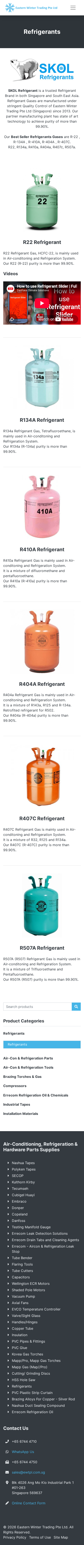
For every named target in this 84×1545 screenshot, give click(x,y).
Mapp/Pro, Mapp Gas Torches (36, 1360)
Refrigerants (14, 1033)
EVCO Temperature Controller (36, 1309)
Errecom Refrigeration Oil (32, 1412)
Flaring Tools (22, 1264)
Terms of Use (40, 1537)
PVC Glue (19, 1348)
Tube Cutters (22, 1271)
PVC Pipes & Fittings (28, 1341)
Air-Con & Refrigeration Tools (28, 1067)
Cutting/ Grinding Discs (31, 1373)
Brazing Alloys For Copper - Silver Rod (43, 1399)
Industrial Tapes (16, 1104)
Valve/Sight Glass (26, 1315)
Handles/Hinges (24, 1322)
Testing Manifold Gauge (31, 1227)
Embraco (19, 1201)
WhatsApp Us (23, 1452)
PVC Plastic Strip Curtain (32, 1392)
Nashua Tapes (23, 1163)
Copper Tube (22, 1328)
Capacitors (21, 1277)
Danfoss (18, 1220)
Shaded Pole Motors (28, 1290)
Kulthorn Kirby (23, 1182)
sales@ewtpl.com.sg (28, 1472)
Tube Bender (22, 1258)
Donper (18, 1208)
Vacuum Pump (23, 1296)
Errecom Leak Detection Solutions (40, 1233)
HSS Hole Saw (23, 1380)
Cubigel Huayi (23, 1195)
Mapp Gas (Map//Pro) (29, 1367)
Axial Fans (20, 1303)
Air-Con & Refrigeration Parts (28, 1058)
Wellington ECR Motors (31, 1283)
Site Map (61, 1537)
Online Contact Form (28, 1503)
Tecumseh (20, 1188)
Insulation (19, 1335)
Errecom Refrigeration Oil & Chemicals (35, 1095)
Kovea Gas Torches (27, 1354)
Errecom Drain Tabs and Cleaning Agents (45, 1240)
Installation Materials (20, 1113)
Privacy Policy (14, 1537)
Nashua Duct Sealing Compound (38, 1405)
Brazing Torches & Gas (22, 1076)
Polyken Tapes (24, 1169)
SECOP (17, 1176)
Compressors (14, 1086)
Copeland (20, 1214)
